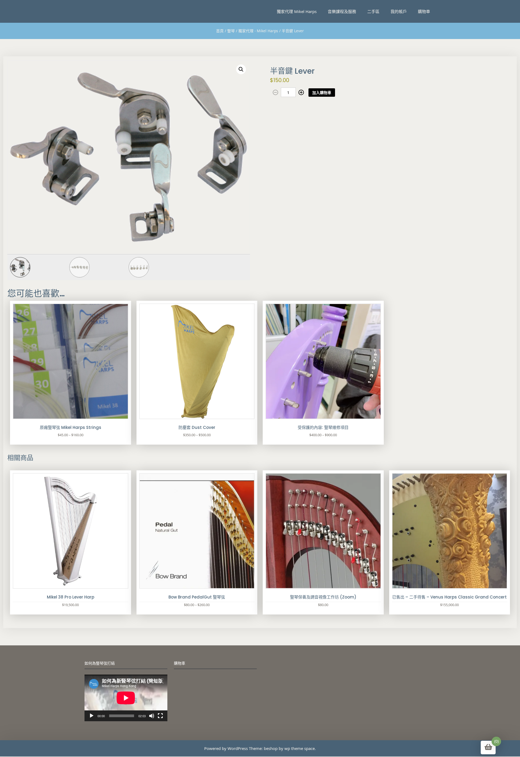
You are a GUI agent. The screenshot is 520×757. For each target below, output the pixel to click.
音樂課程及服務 (342, 11)
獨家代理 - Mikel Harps (258, 30)
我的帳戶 (399, 11)
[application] (125, 698)
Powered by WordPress (226, 748)
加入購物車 (321, 92)
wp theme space (299, 748)
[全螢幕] (160, 716)
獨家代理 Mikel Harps (297, 11)
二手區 (373, 11)
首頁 (220, 30)
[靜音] (151, 716)
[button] (241, 69)
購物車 (424, 11)
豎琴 (231, 30)
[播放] (91, 716)
